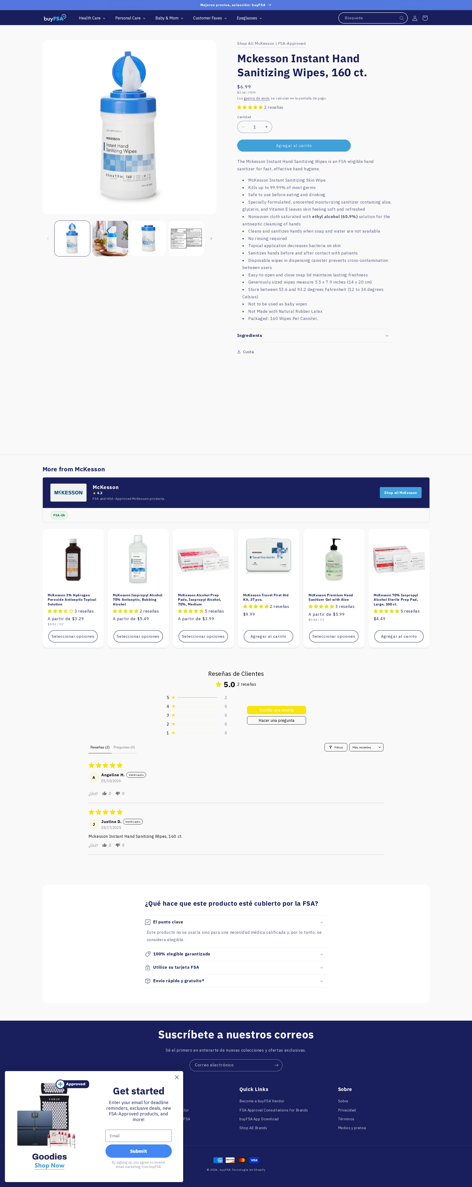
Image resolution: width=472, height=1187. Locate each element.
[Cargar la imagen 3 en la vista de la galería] (148, 238)
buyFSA (225, 1169)
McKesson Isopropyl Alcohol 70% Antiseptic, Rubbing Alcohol (137, 599)
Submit (138, 1151)
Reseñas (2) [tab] (100, 747)
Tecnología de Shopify (248, 1169)
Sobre (343, 1101)
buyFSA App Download (259, 1119)
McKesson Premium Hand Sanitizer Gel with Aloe (331, 597)
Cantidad (244, 117)
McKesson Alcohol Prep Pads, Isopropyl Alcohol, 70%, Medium (199, 599)
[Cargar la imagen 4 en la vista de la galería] (186, 238)
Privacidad (347, 1110)
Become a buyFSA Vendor (261, 1101)
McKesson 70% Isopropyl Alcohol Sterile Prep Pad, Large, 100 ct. (396, 599)
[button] (425, 18)
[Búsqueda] (402, 18)
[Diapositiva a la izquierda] (48, 238)
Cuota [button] (248, 351)
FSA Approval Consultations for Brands (273, 1110)
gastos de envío (257, 98)
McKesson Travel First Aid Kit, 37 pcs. (266, 597)
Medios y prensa (352, 1127)
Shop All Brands (253, 1127)
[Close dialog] (177, 1077)
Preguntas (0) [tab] (124, 747)
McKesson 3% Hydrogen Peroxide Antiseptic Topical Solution (72, 599)
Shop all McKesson (400, 493)
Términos (346, 1119)
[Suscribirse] (276, 1065)
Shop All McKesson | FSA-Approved (271, 43)
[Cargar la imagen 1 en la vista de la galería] (72, 238)
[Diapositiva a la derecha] (211, 238)
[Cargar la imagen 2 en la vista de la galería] (110, 238)
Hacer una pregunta (277, 720)
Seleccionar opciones (73, 636)
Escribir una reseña (277, 710)
